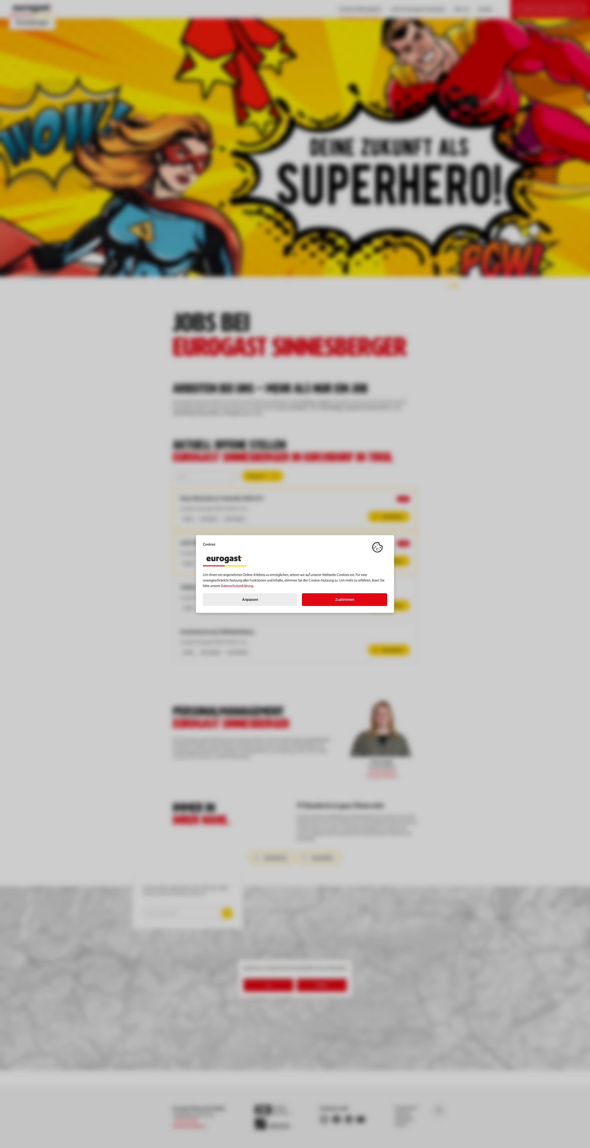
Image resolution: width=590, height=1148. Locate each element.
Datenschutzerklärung (237, 585)
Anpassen (250, 599)
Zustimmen (344, 599)
